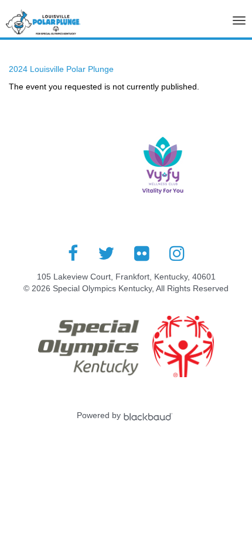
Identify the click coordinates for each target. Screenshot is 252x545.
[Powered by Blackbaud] (149, 415)
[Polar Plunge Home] (43, 25)
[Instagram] (177, 253)
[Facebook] (73, 253)
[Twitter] (106, 253)
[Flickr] (141, 253)
